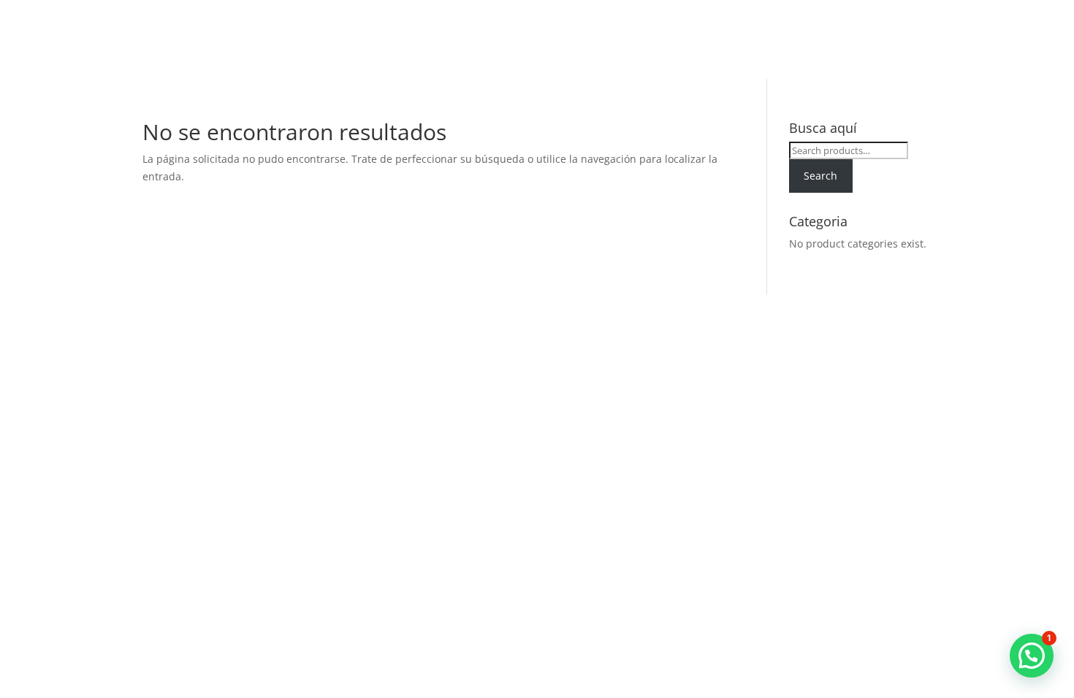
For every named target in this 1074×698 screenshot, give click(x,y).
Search (820, 176)
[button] (1032, 656)
